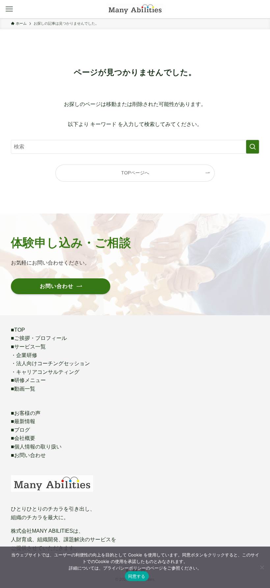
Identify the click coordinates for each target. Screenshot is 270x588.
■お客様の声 (25, 413)
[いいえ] (261, 567)
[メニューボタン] (9, 9)
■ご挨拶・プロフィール (39, 338)
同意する (137, 576)
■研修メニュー (28, 380)
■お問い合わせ (28, 455)
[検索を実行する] (252, 147)
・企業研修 (24, 355)
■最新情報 (23, 421)
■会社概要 (23, 438)
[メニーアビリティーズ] (134, 9)
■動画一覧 (23, 389)
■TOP (18, 330)
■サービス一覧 (28, 346)
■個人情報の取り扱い (36, 446)
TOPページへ (135, 172)
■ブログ (20, 430)
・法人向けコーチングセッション (50, 363)
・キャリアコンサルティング (45, 372)
